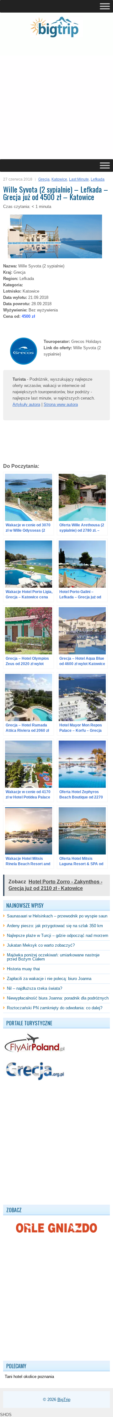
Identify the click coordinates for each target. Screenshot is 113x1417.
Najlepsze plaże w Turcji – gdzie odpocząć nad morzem (57, 935)
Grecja (44, 179)
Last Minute (79, 179)
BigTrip (63, 1399)
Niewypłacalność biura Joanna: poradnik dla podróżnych (58, 998)
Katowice (59, 179)
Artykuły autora (26, 404)
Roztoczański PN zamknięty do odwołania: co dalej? (54, 1007)
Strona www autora (61, 404)
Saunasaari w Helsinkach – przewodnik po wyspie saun (57, 916)
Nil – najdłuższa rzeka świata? (34, 988)
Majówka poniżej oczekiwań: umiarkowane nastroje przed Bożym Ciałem (53, 957)
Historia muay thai (23, 968)
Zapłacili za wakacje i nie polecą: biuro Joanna (49, 978)
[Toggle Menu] (105, 6)
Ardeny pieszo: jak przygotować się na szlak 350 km (55, 925)
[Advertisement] (56, 98)
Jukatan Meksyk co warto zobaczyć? (41, 945)
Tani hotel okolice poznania (29, 1376)
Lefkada (98, 179)
